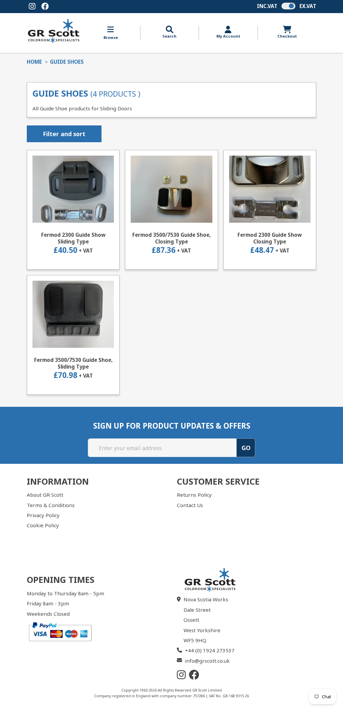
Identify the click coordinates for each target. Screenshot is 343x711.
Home (34, 61)
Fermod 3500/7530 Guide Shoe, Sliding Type (73, 363)
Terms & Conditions (51, 505)
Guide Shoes (67, 61)
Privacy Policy (43, 515)
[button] (169, 32)
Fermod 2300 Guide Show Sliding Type (73, 238)
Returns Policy (194, 494)
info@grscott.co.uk (207, 660)
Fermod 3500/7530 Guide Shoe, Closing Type (171, 238)
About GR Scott (45, 494)
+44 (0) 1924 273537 (209, 650)
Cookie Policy (43, 525)
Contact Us (190, 505)
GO (246, 448)
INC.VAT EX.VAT (286, 6)
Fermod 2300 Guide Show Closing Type (269, 238)
